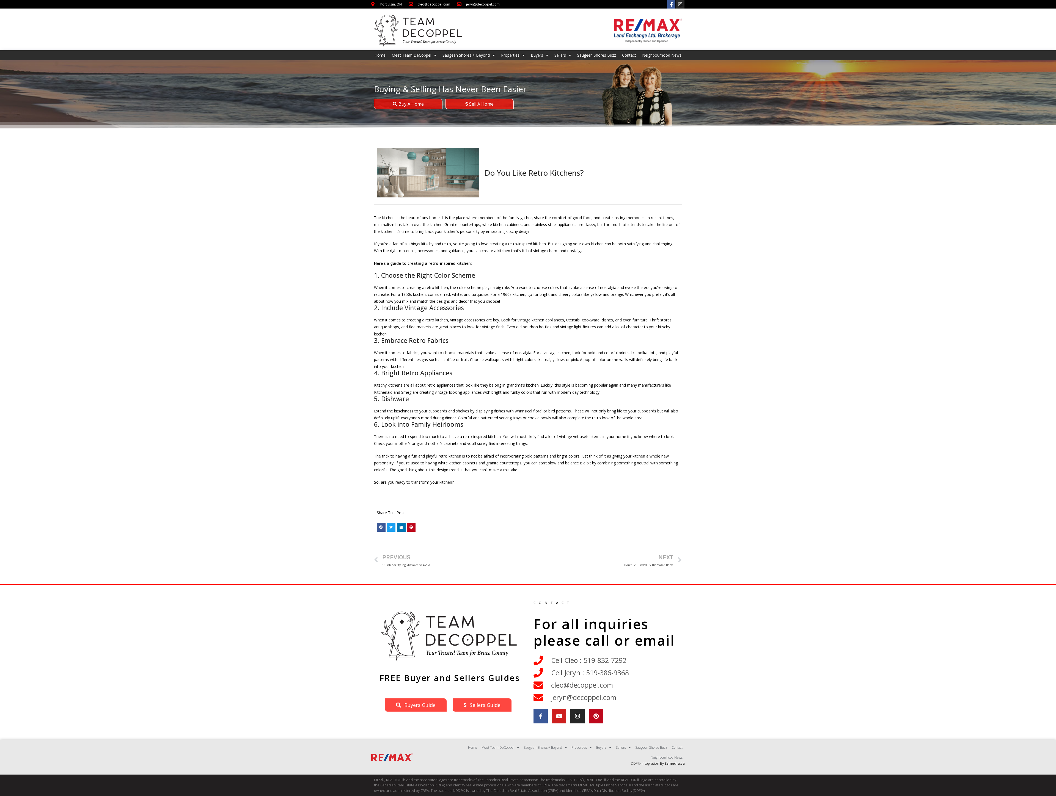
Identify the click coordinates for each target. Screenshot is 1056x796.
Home (380, 55)
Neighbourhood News (661, 55)
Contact (629, 55)
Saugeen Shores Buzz (596, 55)
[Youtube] (559, 716)
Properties (510, 55)
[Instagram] (680, 4)
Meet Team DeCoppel (411, 55)
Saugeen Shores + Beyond (466, 55)
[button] (381, 527)
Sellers (560, 55)
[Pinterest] (596, 716)
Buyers (537, 55)
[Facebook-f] (671, 4)
